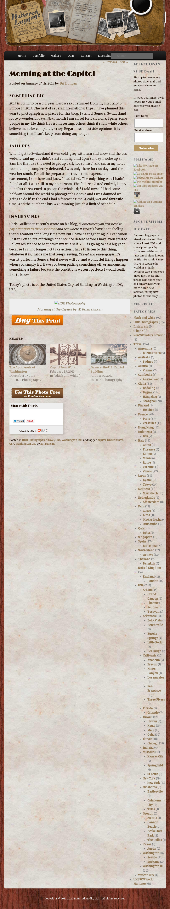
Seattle (152, 857)
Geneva (148, 555)
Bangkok (149, 563)
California (150, 655)
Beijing (148, 392)
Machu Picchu (152, 519)
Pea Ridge (154, 651)
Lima (146, 515)
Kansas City (155, 756)
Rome (147, 462)
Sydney (148, 361)
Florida (148, 708)
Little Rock (154, 642)
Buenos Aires (152, 353)
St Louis (152, 774)
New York (149, 778)
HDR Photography (33, 440)
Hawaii (147, 717)
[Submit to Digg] (43, 431)
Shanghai (149, 401)
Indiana (148, 748)
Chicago (152, 743)
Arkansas (149, 616)
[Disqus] (68, 508)
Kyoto (147, 480)
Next (123, 62)
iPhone (138, 331)
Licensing (105, 56)
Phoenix (153, 603)
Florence (149, 449)
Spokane (153, 862)
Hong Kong (146, 427)
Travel (50, 440)
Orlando (153, 712)
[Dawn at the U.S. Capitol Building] (109, 354)
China (142, 383)
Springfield (155, 765)
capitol (102, 440)
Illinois (147, 739)
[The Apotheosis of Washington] (27, 354)
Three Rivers (156, 699)
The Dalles (154, 840)
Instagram (141, 326)
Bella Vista (154, 620)
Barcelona (150, 546)
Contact (86, 56)
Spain (142, 541)
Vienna (148, 370)
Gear (71, 56)
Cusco (147, 511)
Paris (146, 419)
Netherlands (146, 497)
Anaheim (153, 660)
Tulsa (151, 809)
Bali (145, 436)
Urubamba (150, 524)
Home (22, 56)
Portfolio (39, 56)
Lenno (147, 454)
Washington (151, 853)
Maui (150, 730)
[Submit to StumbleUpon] (39, 431)
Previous (109, 62)
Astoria (152, 818)
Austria (143, 366)
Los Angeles (155, 677)
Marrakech (150, 493)
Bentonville (155, 625)
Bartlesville (155, 791)
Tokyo (147, 484)
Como (147, 445)
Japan (142, 475)
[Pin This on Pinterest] (30, 422)
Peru (141, 506)
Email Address (143, 130)
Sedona (152, 607)
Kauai (151, 725)
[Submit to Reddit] (46, 431)
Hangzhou (150, 397)
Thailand (144, 559)
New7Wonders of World (149, 335)
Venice (147, 471)
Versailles (149, 423)
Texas (147, 844)
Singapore (145, 537)
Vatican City (146, 875)
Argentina (145, 348)
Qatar (142, 528)
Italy (141, 440)
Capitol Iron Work (63, 367)
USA (58, 440)
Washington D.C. (72, 440)
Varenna (148, 467)
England (149, 576)
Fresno (152, 664)
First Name (141, 116)
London (152, 581)
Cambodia (145, 375)
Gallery (56, 56)
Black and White (144, 318)
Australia (144, 357)
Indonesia (145, 432)
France (143, 414)
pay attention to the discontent (32, 229)
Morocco (144, 489)
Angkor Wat (151, 379)
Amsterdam (151, 502)
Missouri (149, 752)
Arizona (148, 590)
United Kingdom (149, 568)
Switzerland (146, 550)
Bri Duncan (68, 83)
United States (115, 440)
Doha (146, 533)
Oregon (148, 813)
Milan (147, 458)
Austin (151, 848)
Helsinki (148, 410)
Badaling (149, 388)
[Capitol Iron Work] (68, 354)
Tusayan (153, 611)
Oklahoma (150, 787)
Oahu (150, 734)
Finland (143, 405)
